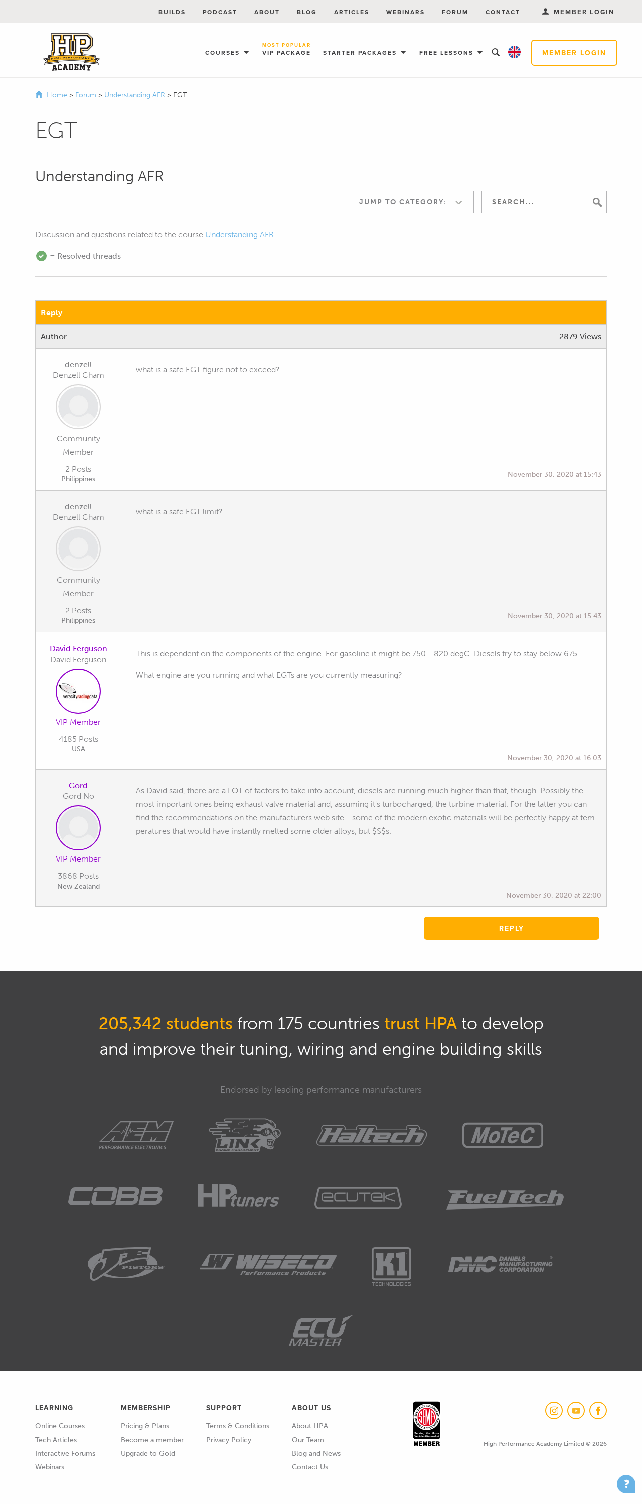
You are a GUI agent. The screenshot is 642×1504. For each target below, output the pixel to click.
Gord (78, 785)
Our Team (308, 1440)
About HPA (310, 1426)
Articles (351, 12)
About (267, 12)
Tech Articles (56, 1440)
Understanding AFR (135, 95)
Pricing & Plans (145, 1426)
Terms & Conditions (237, 1426)
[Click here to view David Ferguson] (78, 693)
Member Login (574, 53)
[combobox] (411, 202)
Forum (455, 12)
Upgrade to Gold (148, 1453)
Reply (51, 312)
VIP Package (286, 50)
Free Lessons (447, 52)
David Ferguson (78, 648)
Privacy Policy (228, 1440)
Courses (223, 52)
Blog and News (316, 1453)
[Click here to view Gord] (78, 830)
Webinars (405, 12)
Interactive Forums (65, 1453)
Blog (307, 12)
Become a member (152, 1440)
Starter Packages (361, 52)
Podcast (220, 12)
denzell (78, 364)
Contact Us (310, 1467)
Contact (503, 12)
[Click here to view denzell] (78, 409)
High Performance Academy (71, 52)
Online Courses (60, 1426)
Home (57, 95)
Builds (172, 12)
